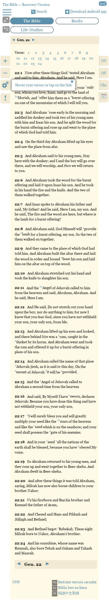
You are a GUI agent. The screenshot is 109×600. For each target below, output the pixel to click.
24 (40, 63)
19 (83, 58)
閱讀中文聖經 (66, 593)
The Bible (32, 21)
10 (18, 58)
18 (76, 58)
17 (69, 58)
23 (33, 63)
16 (62, 58)
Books (77, 21)
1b (58, 420)
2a (16, 96)
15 (54, 58)
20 (91, 58)
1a (41, 286)
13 (40, 58)
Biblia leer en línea (70, 588)
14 (47, 58)
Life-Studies (32, 29)
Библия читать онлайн (75, 582)
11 (25, 58)
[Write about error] (102, 3)
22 (25, 63)
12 (32, 58)
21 (18, 63)
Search (41, 11)
